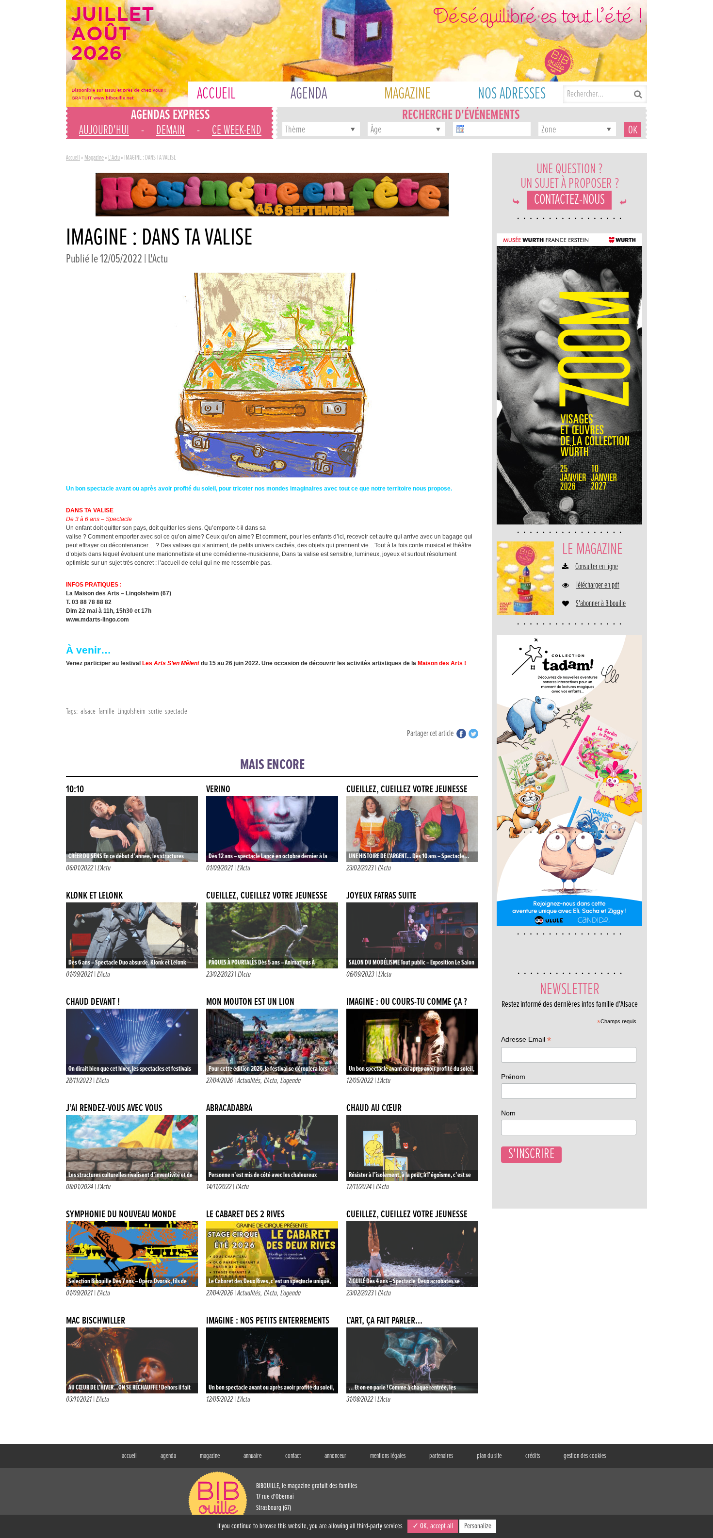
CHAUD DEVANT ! (93, 1002)
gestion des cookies (585, 1456)
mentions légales (387, 1456)
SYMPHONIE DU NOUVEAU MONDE (121, 1214)
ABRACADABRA (229, 1108)
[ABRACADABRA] (272, 1148)
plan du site (489, 1456)
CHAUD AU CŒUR (374, 1108)
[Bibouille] (272, 194)
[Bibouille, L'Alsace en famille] (356, 53)
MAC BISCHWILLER (95, 1320)
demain (170, 130)
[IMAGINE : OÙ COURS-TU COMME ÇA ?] (412, 1042)
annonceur (335, 1456)
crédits (532, 1456)
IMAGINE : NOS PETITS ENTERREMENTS (267, 1320)
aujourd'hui (104, 130)
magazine (210, 1456)
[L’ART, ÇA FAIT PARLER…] (412, 1360)
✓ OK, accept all (432, 1526)
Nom (508, 1113)
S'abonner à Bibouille (601, 604)
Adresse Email (526, 1040)
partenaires (441, 1456)
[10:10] (132, 829)
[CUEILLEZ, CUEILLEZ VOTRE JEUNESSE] (412, 829)
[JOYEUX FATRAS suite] (412, 935)
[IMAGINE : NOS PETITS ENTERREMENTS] (272, 1360)
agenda (168, 1456)
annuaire (252, 1456)
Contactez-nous (569, 200)
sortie (155, 711)
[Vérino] (272, 829)
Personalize (477, 1526)
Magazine (94, 157)
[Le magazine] (525, 578)
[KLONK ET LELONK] (132, 935)
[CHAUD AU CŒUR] (412, 1148)
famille (106, 711)
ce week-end (236, 130)
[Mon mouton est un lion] (272, 1042)
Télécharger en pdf (597, 585)
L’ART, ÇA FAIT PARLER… (384, 1320)
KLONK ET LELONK (94, 895)
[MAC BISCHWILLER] (132, 1360)
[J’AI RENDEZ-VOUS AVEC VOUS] (132, 1148)
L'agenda (290, 1081)
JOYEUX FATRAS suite (381, 895)
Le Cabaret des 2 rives (245, 1214)
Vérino (218, 789)
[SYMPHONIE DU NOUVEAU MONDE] (132, 1254)
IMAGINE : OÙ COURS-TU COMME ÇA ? (406, 1002)
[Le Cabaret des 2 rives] (272, 1254)
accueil (129, 1456)
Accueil (73, 157)
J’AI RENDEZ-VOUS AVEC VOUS (114, 1108)
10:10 (75, 789)
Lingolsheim (131, 711)
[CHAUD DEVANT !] (132, 1042)
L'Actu (114, 157)
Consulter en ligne (596, 567)
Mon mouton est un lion (250, 1002)
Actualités (248, 1081)
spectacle (176, 711)
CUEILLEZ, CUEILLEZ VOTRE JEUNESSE (407, 789)
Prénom (513, 1076)
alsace (88, 711)
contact (293, 1456)
